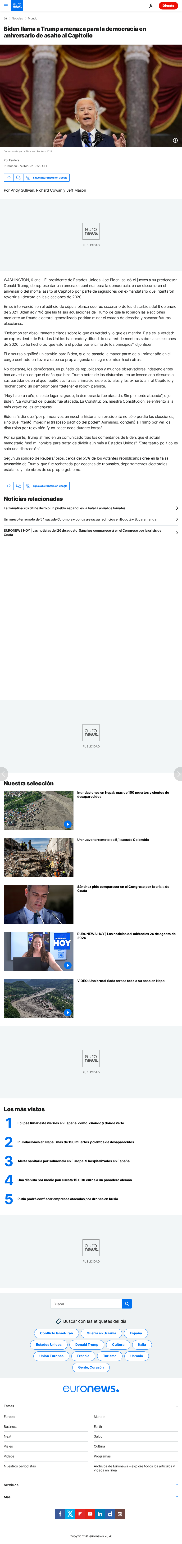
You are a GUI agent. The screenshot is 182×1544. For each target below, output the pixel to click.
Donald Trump (86, 1344)
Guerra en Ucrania (101, 1333)
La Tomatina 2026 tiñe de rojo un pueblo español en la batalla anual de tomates (65, 508)
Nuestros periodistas (20, 1466)
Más (7, 1497)
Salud (98, 1436)
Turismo (110, 1356)
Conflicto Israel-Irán (56, 1333)
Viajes (8, 1446)
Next (7, 1436)
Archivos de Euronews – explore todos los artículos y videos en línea (134, 1468)
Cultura (118, 1344)
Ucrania (136, 1356)
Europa (9, 1417)
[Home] (5, 18)
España (136, 1333)
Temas (9, 1406)
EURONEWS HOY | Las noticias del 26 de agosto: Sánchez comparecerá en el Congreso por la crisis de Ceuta (82, 532)
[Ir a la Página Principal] (17, 5)
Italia (142, 1344)
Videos (9, 1456)
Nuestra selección (29, 783)
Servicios (11, 1485)
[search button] (127, 1304)
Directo (168, 6)
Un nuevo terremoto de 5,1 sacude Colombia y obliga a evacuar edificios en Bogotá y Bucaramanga (80, 519)
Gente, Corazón (91, 1367)
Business (10, 1426)
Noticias (17, 18)
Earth (98, 1426)
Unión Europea (51, 1356)
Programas (102, 1456)
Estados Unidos (49, 1344)
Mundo (32, 18)
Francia (83, 1356)
